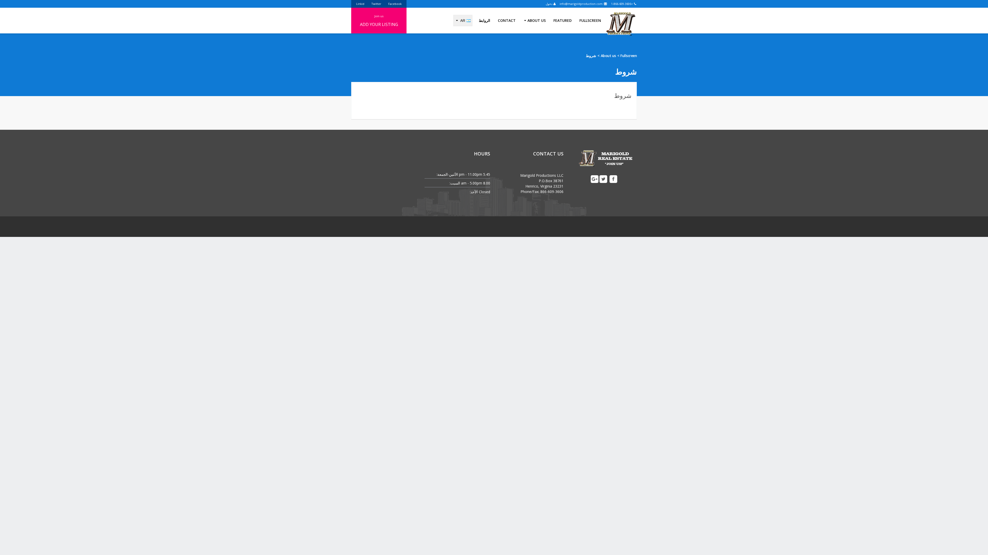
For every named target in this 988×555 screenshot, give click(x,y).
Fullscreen (590, 20)
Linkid (360, 4)
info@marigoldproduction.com (581, 4)
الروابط (484, 20)
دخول (549, 4)
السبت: (454, 183)
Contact (507, 20)
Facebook (395, 4)
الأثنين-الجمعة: (447, 174)
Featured (562, 20)
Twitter (376, 4)
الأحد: (474, 191)
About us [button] (536, 20)
